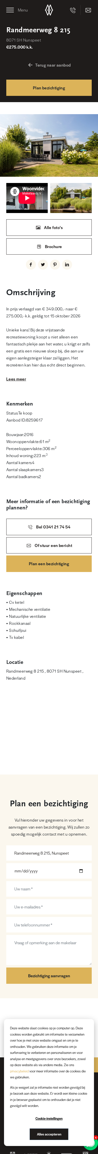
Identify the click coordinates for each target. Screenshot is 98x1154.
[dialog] (49, 1082)
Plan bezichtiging (49, 88)
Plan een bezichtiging (49, 563)
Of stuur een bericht (53, 545)
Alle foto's (53, 227)
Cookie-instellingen (49, 1118)
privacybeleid (19, 1071)
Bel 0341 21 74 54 (53, 527)
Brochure (53, 246)
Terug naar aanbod (53, 65)
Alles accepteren (49, 1134)
